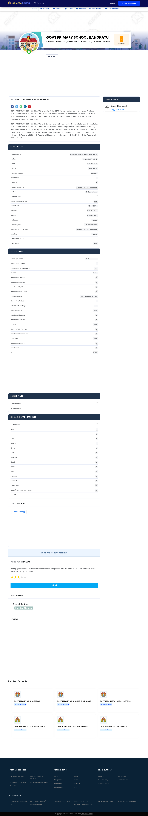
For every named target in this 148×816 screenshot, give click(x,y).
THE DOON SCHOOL (17, 776)
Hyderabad (58, 783)
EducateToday (87, 814)
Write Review (95, 9)
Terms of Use (123, 780)
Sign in (112, 3)
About (33, 9)
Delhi (76, 776)
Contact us (122, 776)
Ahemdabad (58, 787)
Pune (76, 780)
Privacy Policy (103, 780)
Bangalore (58, 780)
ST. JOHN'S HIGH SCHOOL (39, 782)
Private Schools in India (62, 801)
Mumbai (57, 776)
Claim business (112, 9)
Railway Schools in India (127, 801)
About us (101, 776)
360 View (81, 9)
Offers (69, 9)
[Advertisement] (74, 78)
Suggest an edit (118, 109)
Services (44, 9)
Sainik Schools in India (106, 801)
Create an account (129, 3)
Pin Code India (103, 783)
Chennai (77, 787)
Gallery (57, 9)
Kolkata (77, 783)
